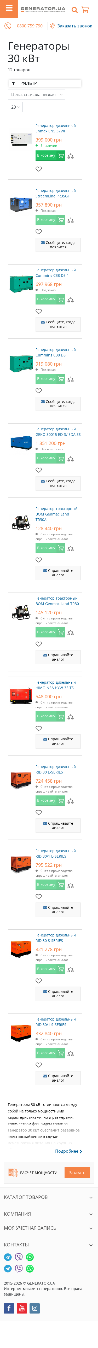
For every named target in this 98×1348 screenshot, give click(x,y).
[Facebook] (9, 1308)
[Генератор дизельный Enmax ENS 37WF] (21, 138)
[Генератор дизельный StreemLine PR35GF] (21, 203)
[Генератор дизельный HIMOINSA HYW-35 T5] (21, 695)
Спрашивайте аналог (60, 572)
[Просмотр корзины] (87, 9)
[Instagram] (35, 1308)
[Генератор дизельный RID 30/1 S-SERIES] (21, 1032)
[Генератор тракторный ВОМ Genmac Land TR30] (21, 611)
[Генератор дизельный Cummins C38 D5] (21, 362)
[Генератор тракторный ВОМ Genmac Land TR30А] (21, 521)
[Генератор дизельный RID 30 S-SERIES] (21, 948)
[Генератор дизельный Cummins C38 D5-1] (21, 282)
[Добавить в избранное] (39, 169)
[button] (7, 25)
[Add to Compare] (70, 156)
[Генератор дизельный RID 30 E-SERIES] (21, 779)
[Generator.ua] (43, 9)
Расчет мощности (38, 1172)
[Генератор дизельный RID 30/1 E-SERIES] (21, 863)
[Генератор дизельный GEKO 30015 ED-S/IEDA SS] (21, 442)
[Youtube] (22, 1308)
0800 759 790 (30, 26)
